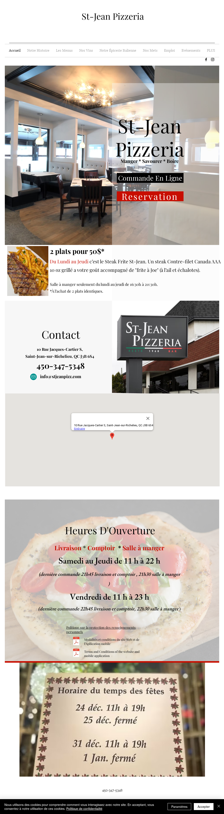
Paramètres (179, 806)
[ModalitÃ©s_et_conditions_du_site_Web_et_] (76, 641)
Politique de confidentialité (84, 808)
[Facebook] (206, 59)
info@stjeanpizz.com (60, 376)
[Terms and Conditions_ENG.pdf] (76, 653)
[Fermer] (218, 807)
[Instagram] (212, 59)
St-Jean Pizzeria (113, 16)
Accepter (204, 806)
